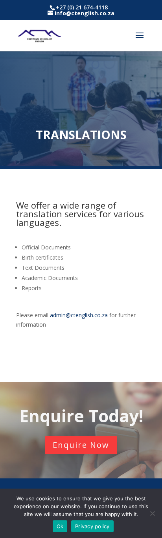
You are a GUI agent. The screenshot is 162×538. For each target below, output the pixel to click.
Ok (60, 526)
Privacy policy (92, 526)
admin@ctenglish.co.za (79, 315)
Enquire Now (81, 445)
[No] (152, 513)
